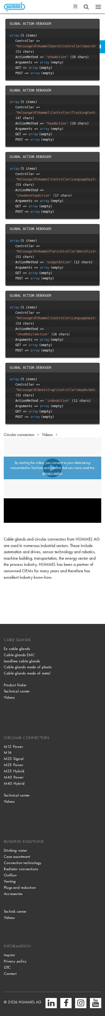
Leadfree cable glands (22, 661)
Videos (47, 434)
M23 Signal (13, 758)
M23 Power (13, 765)
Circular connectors (19, 434)
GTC (7, 967)
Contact (10, 973)
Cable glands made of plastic (28, 667)
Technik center (15, 911)
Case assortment (17, 856)
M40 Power (13, 777)
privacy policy (52, 473)
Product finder (15, 685)
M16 (8, 752)
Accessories (13, 893)
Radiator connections (21, 869)
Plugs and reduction (20, 887)
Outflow (10, 875)
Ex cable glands (17, 648)
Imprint (9, 955)
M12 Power (13, 746)
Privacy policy (15, 961)
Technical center (17, 691)
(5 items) (23, 35)
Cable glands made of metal (27, 673)
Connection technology (23, 862)
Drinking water (15, 850)
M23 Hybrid (14, 771)
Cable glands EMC (19, 655)
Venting (10, 881)
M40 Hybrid (14, 783)
